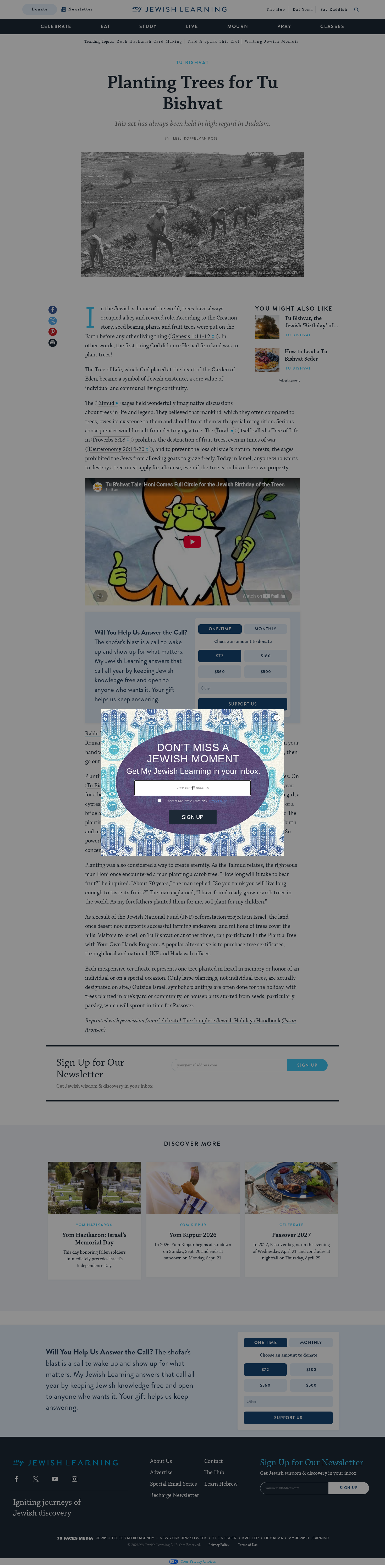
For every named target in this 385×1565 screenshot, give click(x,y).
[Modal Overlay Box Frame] (192, 782)
